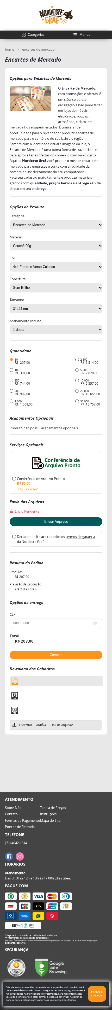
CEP (13, 614)
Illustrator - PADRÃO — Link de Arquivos (46, 725)
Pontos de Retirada (20, 826)
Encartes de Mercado (38, 49)
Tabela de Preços (53, 807)
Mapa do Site (50, 820)
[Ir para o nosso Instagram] (20, 856)
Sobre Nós (13, 807)
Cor (12, 258)
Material (16, 237)
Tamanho (17, 300)
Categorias (36, 34)
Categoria (17, 216)
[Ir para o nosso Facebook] (9, 856)
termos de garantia (80, 536)
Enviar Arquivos (56, 522)
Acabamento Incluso (25, 321)
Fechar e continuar (97, 993)
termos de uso (46, 997)
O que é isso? (28, 489)
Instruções (48, 814)
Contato (11, 814)
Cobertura (18, 279)
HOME (10, 49)
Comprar (56, 655)
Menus (84, 34)
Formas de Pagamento (22, 820)
